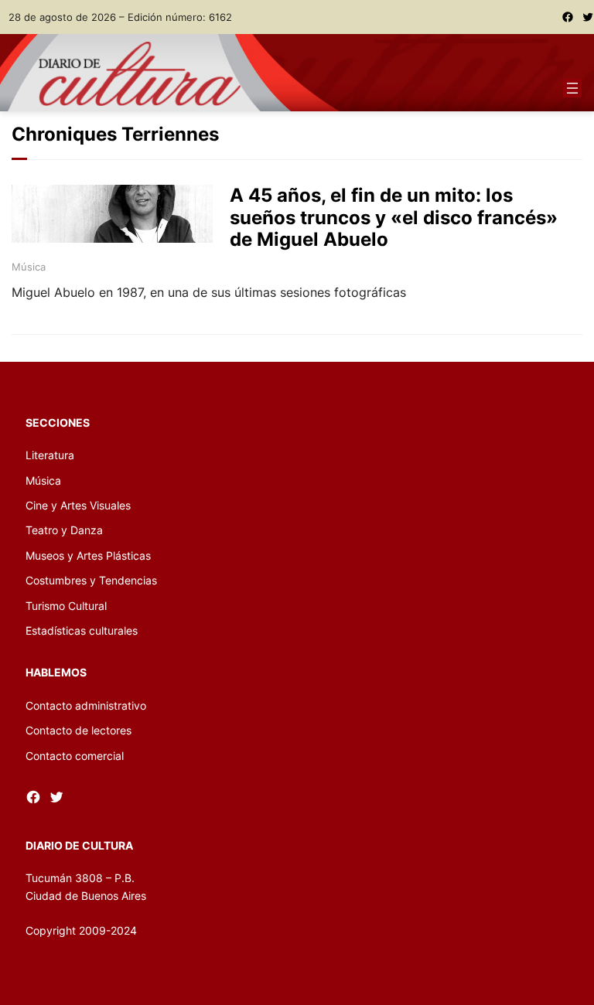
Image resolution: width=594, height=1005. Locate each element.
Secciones (58, 422)
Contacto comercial (75, 755)
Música (29, 267)
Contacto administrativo (86, 705)
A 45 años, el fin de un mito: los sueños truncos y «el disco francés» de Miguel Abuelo (394, 218)
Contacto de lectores (78, 730)
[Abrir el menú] (572, 88)
